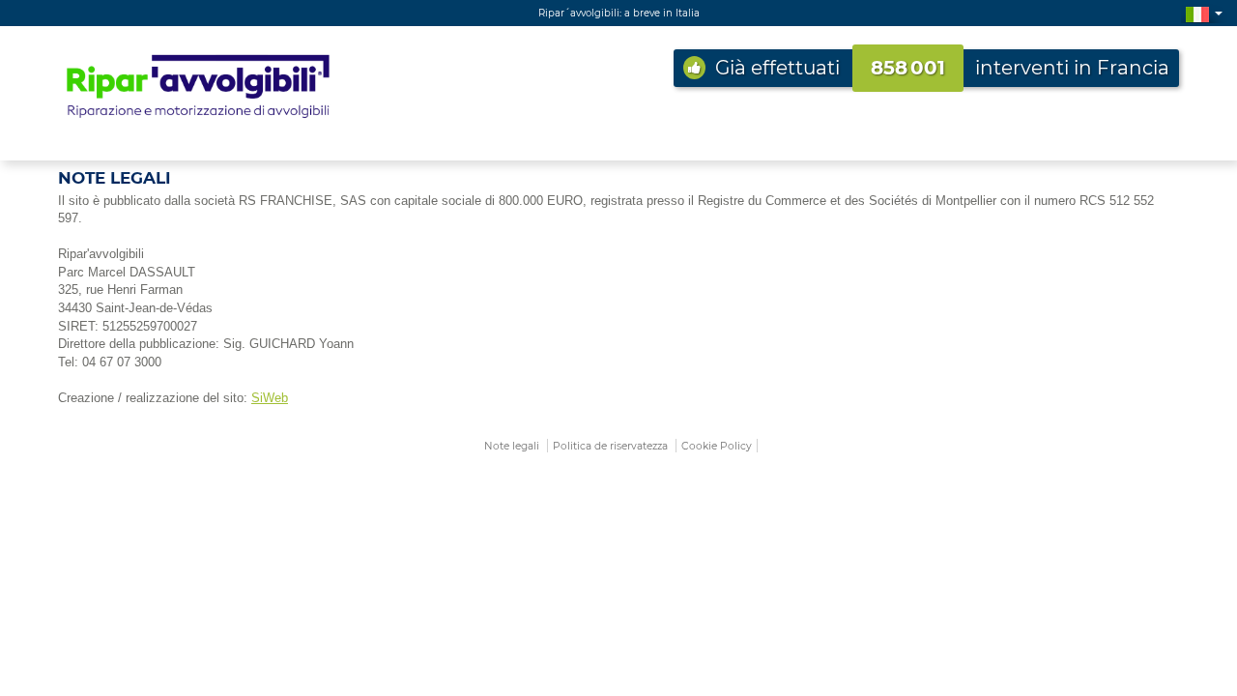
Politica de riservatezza (610, 446)
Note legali (511, 446)
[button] (1204, 13)
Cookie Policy (716, 446)
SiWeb (269, 398)
